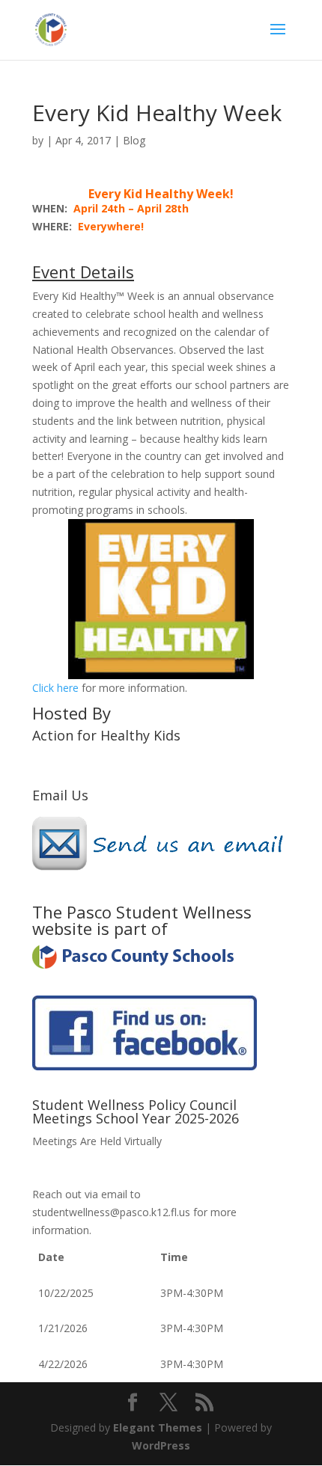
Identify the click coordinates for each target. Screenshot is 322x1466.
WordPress (161, 1445)
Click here (55, 688)
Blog (134, 140)
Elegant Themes (157, 1427)
